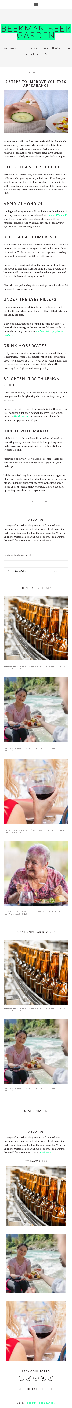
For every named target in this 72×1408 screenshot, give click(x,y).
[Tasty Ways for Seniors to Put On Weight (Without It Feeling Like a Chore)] (36, 874)
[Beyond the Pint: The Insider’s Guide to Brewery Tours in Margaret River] (36, 628)
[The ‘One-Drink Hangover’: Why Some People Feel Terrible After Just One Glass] (36, 792)
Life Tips (43, 501)
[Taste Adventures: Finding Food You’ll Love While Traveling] (36, 710)
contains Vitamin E (57, 215)
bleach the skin (21, 416)
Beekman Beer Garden (36, 32)
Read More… (46, 540)
